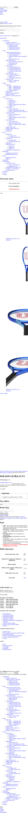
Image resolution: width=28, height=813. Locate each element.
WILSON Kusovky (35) (15, 68)
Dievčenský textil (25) (14, 49)
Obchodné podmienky (8, 615)
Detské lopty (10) (13, 63)
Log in (2, 32)
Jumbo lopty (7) (12, 64)
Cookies (5, 638)
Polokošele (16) (12, 101)
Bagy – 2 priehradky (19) (15, 87)
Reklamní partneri (7, 649)
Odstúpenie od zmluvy (8, 619)
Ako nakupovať (7, 613)
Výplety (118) (9, 65)
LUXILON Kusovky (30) (15, 71)
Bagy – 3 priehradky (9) (14, 86)
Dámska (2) (11, 147)
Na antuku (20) (12, 140)
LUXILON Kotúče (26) (14, 69)
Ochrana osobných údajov (9, 623)
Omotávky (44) (9, 79)
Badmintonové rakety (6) (12, 153)
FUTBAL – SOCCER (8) (12, 169)
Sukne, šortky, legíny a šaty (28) (16, 110)
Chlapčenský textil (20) (14, 48)
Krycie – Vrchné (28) (14, 80)
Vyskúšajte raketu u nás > (6, 482)
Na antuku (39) (12, 135)
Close (1, 808)
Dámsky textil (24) (13, 46)
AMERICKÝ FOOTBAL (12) (13, 167)
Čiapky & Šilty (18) (10, 127)
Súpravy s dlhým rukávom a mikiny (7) (18, 111)
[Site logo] (5, 5)
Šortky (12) (11, 116)
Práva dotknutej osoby (8, 634)
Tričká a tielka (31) (13, 121)
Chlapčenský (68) (10, 113)
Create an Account (7, 23)
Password (2, 30)
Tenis (9, 471)
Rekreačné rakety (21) (14, 59)
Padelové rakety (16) (11, 157)
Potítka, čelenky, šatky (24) (12, 128)
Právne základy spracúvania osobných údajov (13, 633)
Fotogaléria (5, 648)
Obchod (6, 471)
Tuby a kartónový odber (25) (16, 61)
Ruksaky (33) (9, 91)
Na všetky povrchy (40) (14, 137)
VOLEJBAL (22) (10, 170)
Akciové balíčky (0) (13, 55)
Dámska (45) (9, 138)
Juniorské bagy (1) (13, 90)
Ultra (25, 577)
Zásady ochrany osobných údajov (11, 624)
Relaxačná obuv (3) (10, 144)
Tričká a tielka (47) (13, 108)
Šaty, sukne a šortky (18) (15, 123)
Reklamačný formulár (8, 617)
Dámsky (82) (9, 107)
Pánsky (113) (9, 98)
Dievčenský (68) (10, 120)
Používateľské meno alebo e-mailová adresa (11, 26)
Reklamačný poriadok (8, 616)
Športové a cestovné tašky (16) (13, 95)
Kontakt (5, 625)
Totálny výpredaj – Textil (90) (13, 44)
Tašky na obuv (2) (10, 94)
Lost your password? (5, 35)
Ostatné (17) (12, 76)
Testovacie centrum (7, 645)
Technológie (6, 647)
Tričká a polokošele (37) (14, 114)
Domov (2, 471)
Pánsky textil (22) (13, 45)
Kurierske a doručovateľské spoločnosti (12, 635)
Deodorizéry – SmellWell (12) (13, 150)
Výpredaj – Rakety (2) (11, 42)
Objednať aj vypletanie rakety (12, 497)
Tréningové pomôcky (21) (15, 77)
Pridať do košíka (4, 514)
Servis (4, 644)
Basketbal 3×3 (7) (13, 166)
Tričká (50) (11, 100)
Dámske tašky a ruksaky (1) (12, 93)
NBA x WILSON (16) (14, 165)
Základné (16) (12, 81)
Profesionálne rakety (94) (15, 53)
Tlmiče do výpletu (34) (14, 75)
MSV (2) (11, 72)
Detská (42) (8, 143)
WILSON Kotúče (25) (14, 67)
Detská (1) (11, 148)
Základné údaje (6, 631)
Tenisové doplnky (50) (11, 73)
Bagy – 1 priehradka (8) (14, 89)
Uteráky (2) (8, 131)
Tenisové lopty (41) (10, 60)
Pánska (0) (11, 146)
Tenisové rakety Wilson (16, 471)
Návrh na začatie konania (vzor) (10, 637)
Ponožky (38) (9, 129)
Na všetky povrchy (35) (14, 141)
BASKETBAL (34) (10, 163)
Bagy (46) (8, 85)
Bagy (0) (8, 158)
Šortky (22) (11, 103)
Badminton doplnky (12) (12, 154)
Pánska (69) (9, 134)
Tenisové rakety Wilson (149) (13, 52)
